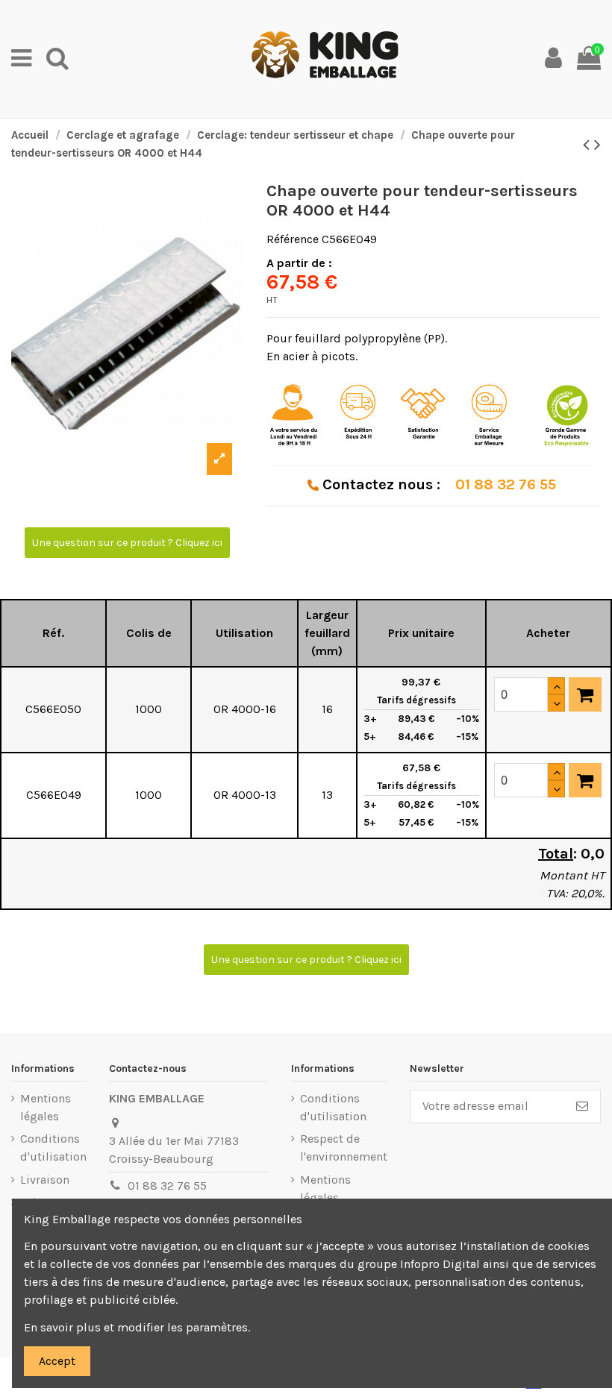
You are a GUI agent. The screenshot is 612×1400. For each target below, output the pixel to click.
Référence (292, 239)
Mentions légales (45, 1107)
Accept (57, 1361)
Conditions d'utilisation (53, 1147)
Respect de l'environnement (343, 1147)
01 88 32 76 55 (167, 1185)
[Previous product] (588, 144)
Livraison (44, 1180)
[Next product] (597, 144)
